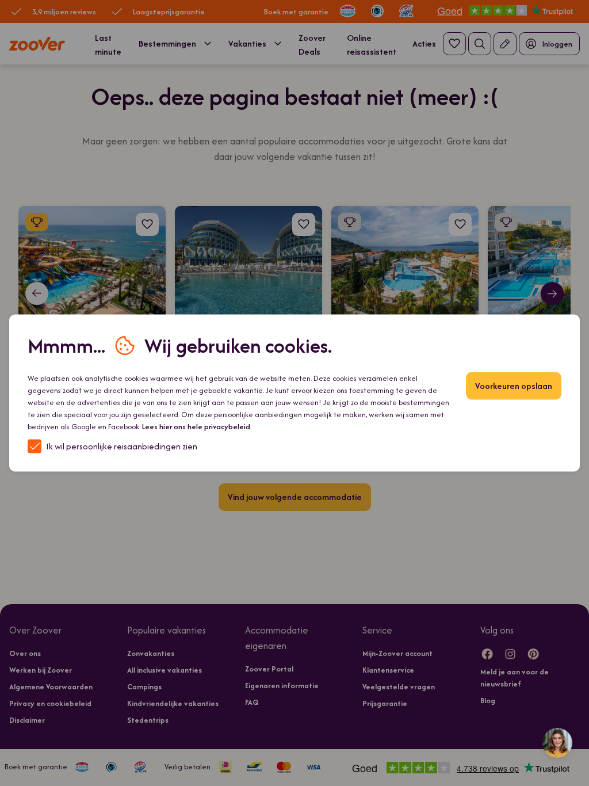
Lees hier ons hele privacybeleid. (197, 426)
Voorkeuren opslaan (513, 386)
